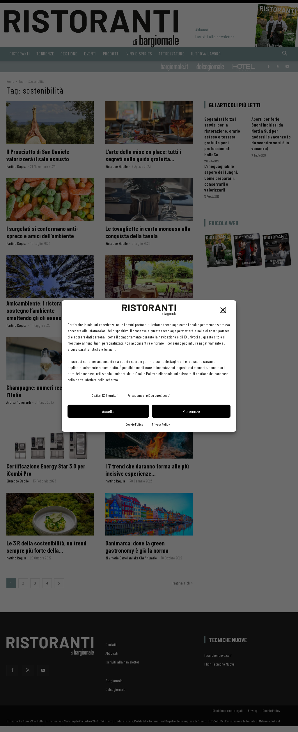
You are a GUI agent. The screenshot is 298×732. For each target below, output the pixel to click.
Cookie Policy (134, 424)
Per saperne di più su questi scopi (148, 395)
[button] (223, 310)
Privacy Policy (161, 424)
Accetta (108, 411)
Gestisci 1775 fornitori (105, 395)
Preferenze (191, 411)
